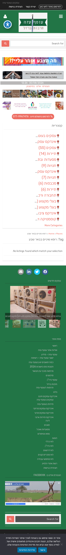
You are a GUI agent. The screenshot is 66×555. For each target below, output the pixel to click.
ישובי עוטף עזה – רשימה (42, 357)
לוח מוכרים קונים (45, 454)
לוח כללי (49, 441)
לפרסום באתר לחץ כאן (50, 6)
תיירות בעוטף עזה (45, 404)
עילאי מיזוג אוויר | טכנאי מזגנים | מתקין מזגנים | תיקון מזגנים (33, 316)
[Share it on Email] (21, 272)
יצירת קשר (31, 6)
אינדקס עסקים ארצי (44, 412)
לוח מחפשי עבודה (45, 459)
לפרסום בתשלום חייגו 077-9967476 (31, 116)
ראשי (54, 345)
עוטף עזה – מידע (49, 354)
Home (51, 233)
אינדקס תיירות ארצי (44, 417)
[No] (61, 544)
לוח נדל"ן (49, 446)
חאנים (47, 425)
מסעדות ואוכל (43, 429)
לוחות (54, 438)
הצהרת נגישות (16, 6)
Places (59, 233)
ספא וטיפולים (44, 433)
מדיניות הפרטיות (27, 550)
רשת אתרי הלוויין (49, 463)
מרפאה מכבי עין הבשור (42, 371)
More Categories (53, 225)
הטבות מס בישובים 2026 (41, 366)
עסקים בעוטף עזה (45, 399)
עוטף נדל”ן (52, 379)
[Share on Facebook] (45, 272)
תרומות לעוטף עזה (44, 387)
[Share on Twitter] (37, 272)
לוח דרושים (48, 450)
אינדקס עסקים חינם (47, 396)
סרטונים (49, 375)
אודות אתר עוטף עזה (47, 350)
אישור (42, 550)
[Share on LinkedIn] (29, 272)
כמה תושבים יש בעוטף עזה (41, 362)
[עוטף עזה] (33, 31)
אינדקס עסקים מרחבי (43, 408)
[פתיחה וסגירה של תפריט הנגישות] (8, 24)
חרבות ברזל (52, 384)
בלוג (55, 392)
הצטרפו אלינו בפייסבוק (41, 86)
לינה (48, 420)
